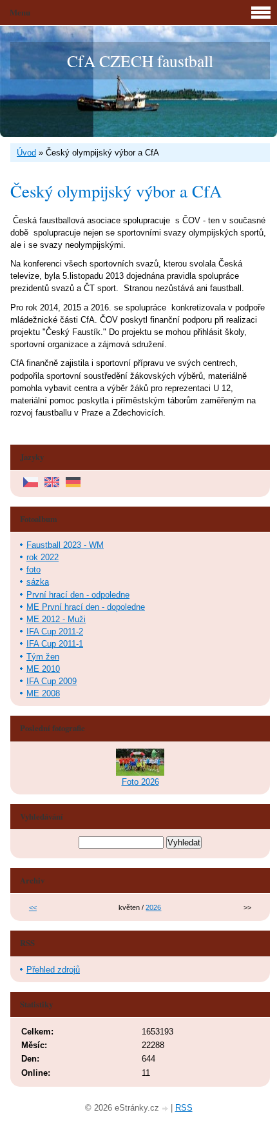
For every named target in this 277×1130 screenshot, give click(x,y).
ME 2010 (43, 669)
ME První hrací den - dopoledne (85, 607)
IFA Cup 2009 (51, 681)
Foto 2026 (140, 782)
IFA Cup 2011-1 (54, 644)
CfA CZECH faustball (140, 61)
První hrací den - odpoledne (77, 595)
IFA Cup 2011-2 (54, 631)
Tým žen (42, 656)
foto (33, 569)
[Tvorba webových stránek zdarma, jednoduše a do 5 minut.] (166, 1109)
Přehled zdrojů (53, 969)
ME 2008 (43, 693)
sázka (37, 582)
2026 (153, 907)
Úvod (26, 152)
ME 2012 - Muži (56, 619)
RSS (184, 1108)
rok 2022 (42, 557)
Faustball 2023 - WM (65, 545)
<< (33, 907)
